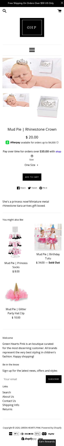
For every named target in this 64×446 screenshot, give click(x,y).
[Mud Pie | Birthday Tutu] (48, 237)
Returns (7, 409)
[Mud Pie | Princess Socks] (16, 241)
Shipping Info (10, 405)
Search (6, 392)
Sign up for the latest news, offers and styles (29, 370)
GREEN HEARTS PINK (31, 427)
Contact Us (9, 401)
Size (31, 159)
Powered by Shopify (51, 427)
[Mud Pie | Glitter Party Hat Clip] (16, 292)
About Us (8, 396)
